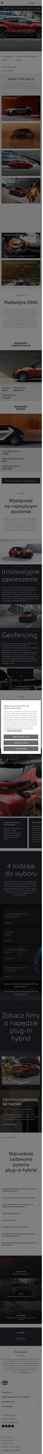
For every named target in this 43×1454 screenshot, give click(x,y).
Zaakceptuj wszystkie (21, 743)
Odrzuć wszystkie (21, 748)
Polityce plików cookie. (14, 730)
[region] (21, 727)
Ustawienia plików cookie (20, 737)
